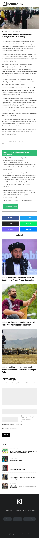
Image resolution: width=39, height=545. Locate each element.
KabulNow (7, 31)
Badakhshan (13, 141)
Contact (17, 519)
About (7, 519)
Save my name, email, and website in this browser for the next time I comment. (28, 417)
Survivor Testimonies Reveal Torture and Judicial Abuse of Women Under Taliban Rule (23, 452)
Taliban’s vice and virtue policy (17, 145)
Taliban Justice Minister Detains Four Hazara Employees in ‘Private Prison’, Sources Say (18, 278)
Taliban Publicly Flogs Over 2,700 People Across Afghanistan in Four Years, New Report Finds (19, 369)
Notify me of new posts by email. (9, 428)
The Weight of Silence (16, 460)
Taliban (21, 141)
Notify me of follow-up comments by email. (12, 424)
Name (3, 408)
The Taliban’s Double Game (17, 469)
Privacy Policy (29, 519)
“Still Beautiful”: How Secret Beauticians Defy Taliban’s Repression (23, 478)
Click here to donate (11, 206)
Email (3, 416)
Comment (4, 387)
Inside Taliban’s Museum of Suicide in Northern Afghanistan (23, 486)
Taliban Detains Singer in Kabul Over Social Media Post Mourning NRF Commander (18, 323)
